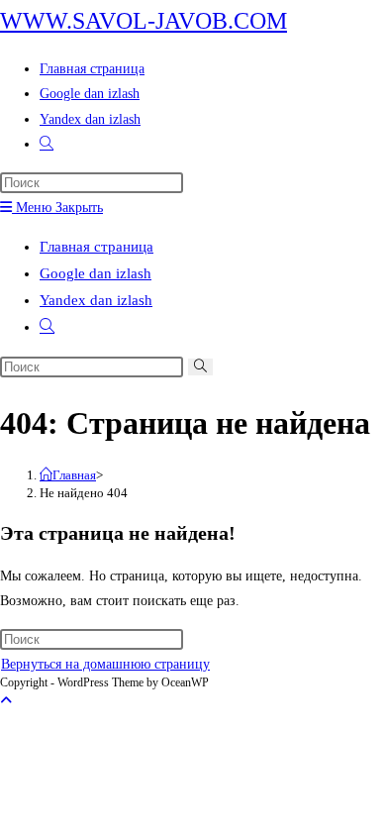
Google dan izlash (95, 273)
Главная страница (96, 247)
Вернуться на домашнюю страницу (105, 664)
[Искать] (200, 367)
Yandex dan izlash (96, 300)
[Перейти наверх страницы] (6, 700)
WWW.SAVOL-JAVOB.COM (143, 21)
